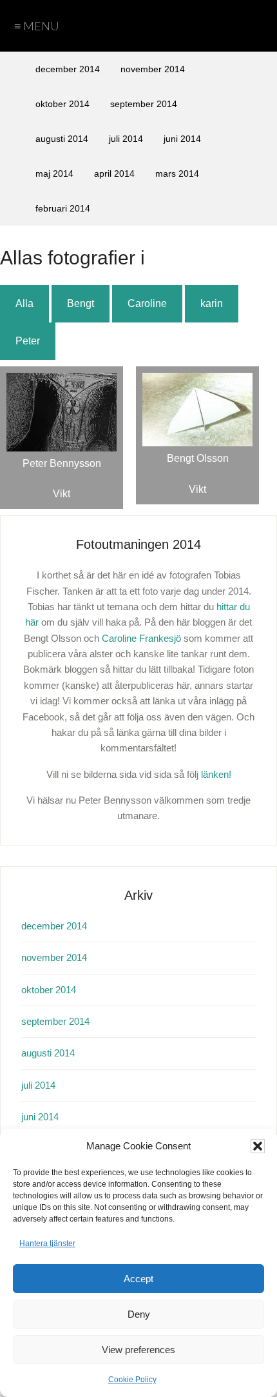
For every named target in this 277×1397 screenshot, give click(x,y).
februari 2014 (62, 208)
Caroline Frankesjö (141, 638)
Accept (138, 1278)
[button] (257, 1146)
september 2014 (143, 104)
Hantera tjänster (47, 1243)
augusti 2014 (61, 139)
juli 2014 (126, 139)
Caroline (147, 303)
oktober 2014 (62, 104)
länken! (216, 774)
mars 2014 (177, 173)
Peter (27, 340)
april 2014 (114, 173)
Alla (24, 303)
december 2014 (67, 69)
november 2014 (152, 69)
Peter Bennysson (62, 463)
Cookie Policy (132, 1379)
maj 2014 (54, 173)
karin (211, 303)
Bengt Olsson (198, 458)
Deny (139, 1314)
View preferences (138, 1349)
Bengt (80, 303)
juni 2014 (182, 139)
